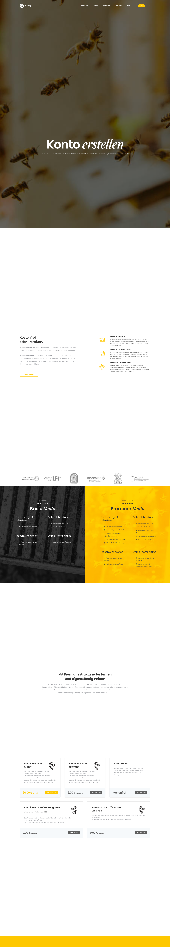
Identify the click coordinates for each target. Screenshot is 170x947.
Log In (141, 5)
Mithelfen (106, 6)
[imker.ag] (25, 6)
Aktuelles (84, 6)
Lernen (95, 6)
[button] (29, 374)
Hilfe (128, 6)
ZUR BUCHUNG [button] (51, 792)
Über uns (118, 6)
